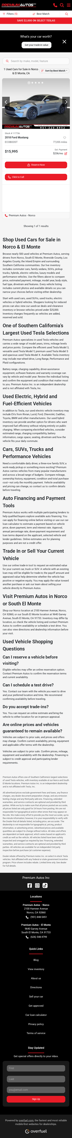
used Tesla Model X (29, 354)
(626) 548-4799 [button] (38, 936)
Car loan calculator (36, 1014)
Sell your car (36, 996)
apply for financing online (21, 520)
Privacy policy (36, 1024)
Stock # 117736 (12, 133)
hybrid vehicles (24, 302)
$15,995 (11, 151)
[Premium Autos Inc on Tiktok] (44, 885)
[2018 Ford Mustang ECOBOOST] (36, 103)
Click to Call (18, 177)
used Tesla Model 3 (57, 347)
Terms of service (36, 1033)
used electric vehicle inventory (46, 410)
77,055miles (60, 142)
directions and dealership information (39, 629)
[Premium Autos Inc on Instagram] (36, 885)
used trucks (46, 298)
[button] (55, 5)
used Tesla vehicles (48, 339)
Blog (36, 960)
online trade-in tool (22, 565)
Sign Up (36, 1099)
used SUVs (32, 298)
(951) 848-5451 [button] (38, 917)
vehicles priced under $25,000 (41, 309)
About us (36, 978)
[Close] (64, 41)
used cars (19, 298)
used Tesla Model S (57, 351)
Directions (36, 987)
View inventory (36, 969)
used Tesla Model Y (23, 351)
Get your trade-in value (36, 45)
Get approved (36, 1005)
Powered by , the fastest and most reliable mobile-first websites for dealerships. (36, 1122)
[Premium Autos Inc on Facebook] (28, 885)
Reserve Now (38, 164)
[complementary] (62, 1128)
